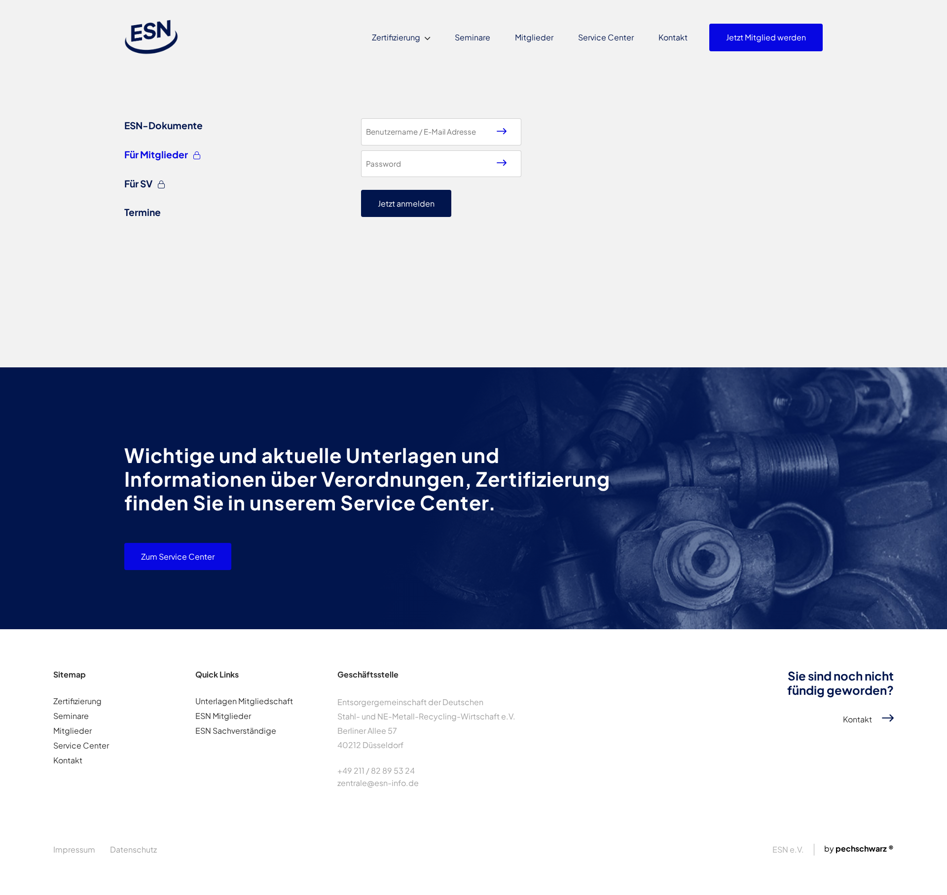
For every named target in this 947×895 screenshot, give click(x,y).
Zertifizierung (396, 37)
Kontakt (673, 37)
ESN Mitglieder (223, 716)
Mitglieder (534, 37)
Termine (142, 212)
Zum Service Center (178, 556)
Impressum (74, 849)
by (859, 848)
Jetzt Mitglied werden (766, 37)
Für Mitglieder (156, 154)
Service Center (606, 37)
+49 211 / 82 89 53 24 (376, 770)
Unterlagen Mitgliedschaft (244, 701)
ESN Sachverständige (235, 730)
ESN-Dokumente (163, 125)
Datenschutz (133, 849)
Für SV (139, 183)
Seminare (472, 37)
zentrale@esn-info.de (378, 783)
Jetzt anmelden (406, 203)
